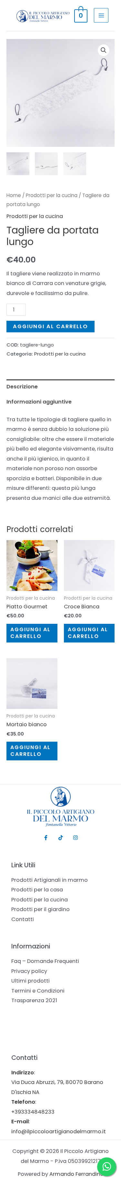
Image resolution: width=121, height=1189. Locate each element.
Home (13, 195)
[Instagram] (75, 837)
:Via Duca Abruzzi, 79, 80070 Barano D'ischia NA (57, 1082)
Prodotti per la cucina (51, 195)
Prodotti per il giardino (40, 909)
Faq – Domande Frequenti (45, 961)
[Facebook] (45, 837)
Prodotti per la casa (37, 889)
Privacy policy (29, 971)
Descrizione (22, 386)
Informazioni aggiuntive (39, 401)
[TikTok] (60, 837)
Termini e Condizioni (38, 990)
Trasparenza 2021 (34, 1000)
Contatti (22, 919)
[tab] (60, 387)
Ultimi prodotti (30, 980)
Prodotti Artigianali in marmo (49, 880)
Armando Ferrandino (76, 1174)
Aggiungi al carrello (50, 326)
